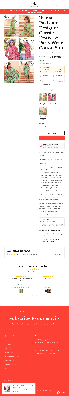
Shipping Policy (9, 360)
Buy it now (52, 138)
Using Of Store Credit (11, 364)
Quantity (41, 123)
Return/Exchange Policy (11, 356)
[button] (4, 5)
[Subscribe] (49, 312)
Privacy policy (8, 348)
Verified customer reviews (57, 53)
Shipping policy (47, 390)
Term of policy (8, 352)
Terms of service (36, 390)
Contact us (7, 344)
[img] (34, 269)
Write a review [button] (56, 255)
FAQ (5, 368)
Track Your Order (9, 340)
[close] (33, 386)
